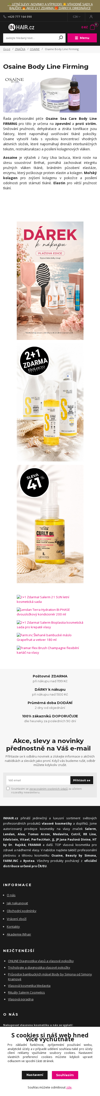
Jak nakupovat (17, 903)
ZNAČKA (20, 49)
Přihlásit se (81, 780)
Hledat (61, 38)
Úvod (6, 49)
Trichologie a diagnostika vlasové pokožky (39, 967)
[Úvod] (20, 27)
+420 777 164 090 (20, 16)
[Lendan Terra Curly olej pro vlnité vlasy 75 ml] (50, 524)
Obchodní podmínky (21, 911)
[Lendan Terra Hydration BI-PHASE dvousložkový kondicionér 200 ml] (50, 612)
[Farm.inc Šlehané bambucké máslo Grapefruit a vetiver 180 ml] (50, 637)
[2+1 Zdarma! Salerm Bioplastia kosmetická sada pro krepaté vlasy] (50, 625)
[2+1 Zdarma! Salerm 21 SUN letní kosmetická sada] (50, 599)
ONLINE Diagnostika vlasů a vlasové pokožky (41, 961)
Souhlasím (65, 1075)
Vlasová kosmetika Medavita (29, 985)
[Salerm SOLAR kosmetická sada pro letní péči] (50, 402)
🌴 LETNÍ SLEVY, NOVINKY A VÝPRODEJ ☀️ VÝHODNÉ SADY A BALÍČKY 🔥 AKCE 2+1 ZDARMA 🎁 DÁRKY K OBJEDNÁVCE (50, 6)
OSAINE (35, 49)
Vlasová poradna (20, 999)
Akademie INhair (19, 934)
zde (69, 1087)
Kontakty (13, 926)
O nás (11, 895)
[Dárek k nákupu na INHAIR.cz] (50, 281)
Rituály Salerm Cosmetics (26, 992)
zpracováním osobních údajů (48, 788)
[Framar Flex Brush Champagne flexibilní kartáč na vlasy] (50, 650)
